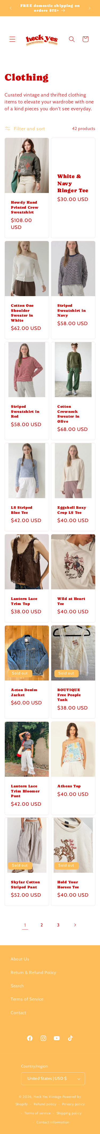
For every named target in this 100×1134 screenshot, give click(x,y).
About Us (20, 958)
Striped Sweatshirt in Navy (71, 310)
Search (17, 985)
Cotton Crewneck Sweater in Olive (68, 413)
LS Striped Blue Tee (22, 510)
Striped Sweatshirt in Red (25, 411)
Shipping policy (69, 1113)
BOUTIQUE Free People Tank (69, 695)
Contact (18, 1012)
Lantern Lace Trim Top (24, 601)
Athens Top (69, 786)
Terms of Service (27, 999)
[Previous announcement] (10, 8)
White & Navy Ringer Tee (73, 183)
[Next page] (75, 925)
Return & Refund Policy (33, 972)
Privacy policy (73, 1104)
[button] (12, 39)
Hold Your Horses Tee (68, 884)
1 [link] (25, 925)
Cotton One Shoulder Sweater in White (22, 312)
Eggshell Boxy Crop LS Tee (71, 510)
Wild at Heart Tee (71, 601)
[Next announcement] (89, 8)
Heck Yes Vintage (47, 1097)
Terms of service (38, 1113)
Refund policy (45, 1104)
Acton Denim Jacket (24, 692)
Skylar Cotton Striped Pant (25, 884)
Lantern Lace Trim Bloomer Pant (25, 791)
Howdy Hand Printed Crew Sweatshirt (25, 207)
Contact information (53, 1122)
